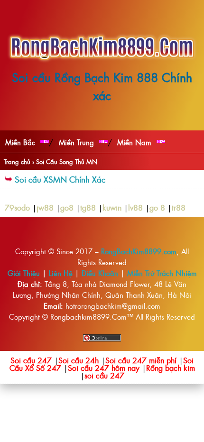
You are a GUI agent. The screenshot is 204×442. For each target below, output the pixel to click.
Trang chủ (17, 161)
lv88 (135, 207)
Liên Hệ (61, 272)
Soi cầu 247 (31, 360)
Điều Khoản (100, 272)
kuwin (111, 207)
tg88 (88, 207)
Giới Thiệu (24, 272)
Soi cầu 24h (78, 360)
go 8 (157, 207)
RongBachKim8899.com (138, 251)
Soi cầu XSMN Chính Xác (60, 179)
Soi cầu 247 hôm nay (103, 367)
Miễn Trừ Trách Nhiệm (162, 272)
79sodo (17, 207)
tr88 (178, 207)
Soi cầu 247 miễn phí (140, 360)
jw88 (45, 207)
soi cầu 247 (104, 375)
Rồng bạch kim (170, 367)
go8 (67, 207)
